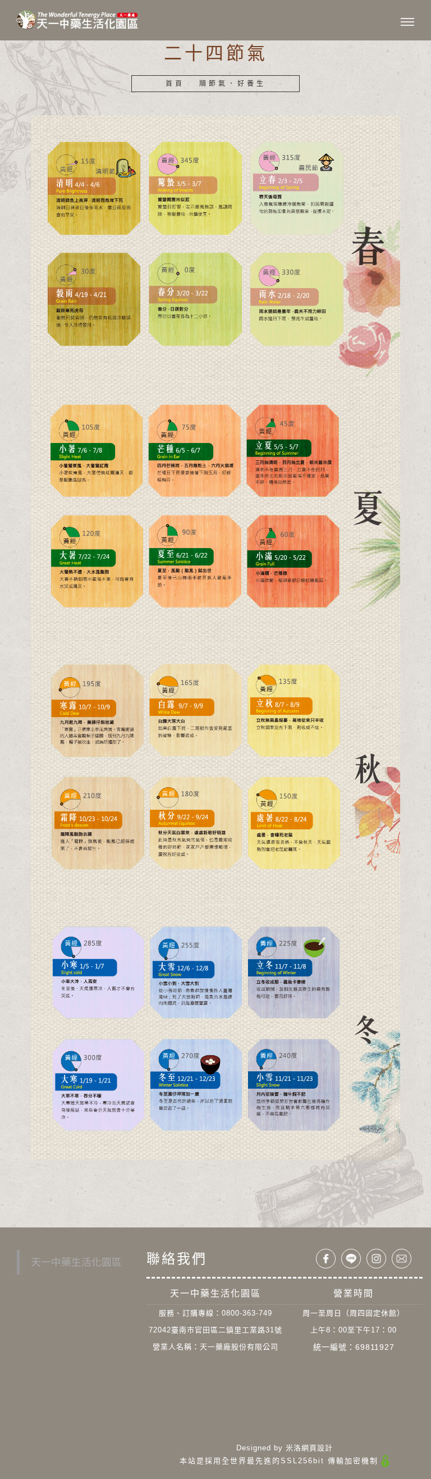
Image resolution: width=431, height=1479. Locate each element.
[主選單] (407, 22)
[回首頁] (77, 19)
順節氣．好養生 (232, 84)
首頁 (175, 84)
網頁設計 (317, 1448)
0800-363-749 (247, 1313)
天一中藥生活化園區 (76, 1262)
